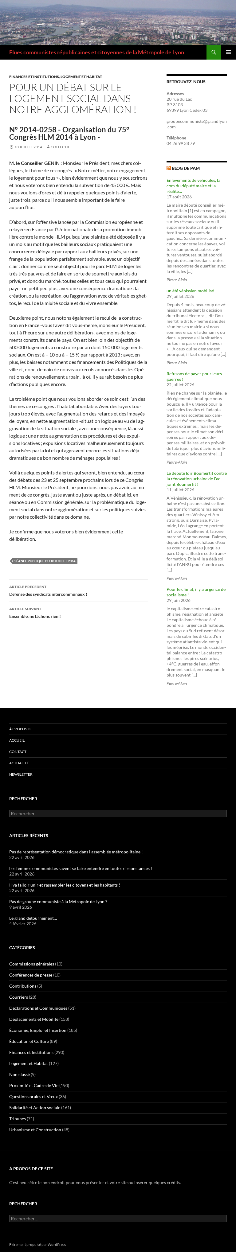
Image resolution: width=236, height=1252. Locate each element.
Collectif (60, 147)
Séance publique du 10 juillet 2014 (44, 561)
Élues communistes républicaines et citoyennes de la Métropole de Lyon (96, 52)
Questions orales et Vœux (33, 1096)
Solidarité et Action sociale (34, 1107)
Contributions (22, 986)
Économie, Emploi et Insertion (37, 1030)
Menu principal (228, 52)
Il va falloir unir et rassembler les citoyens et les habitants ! (64, 884)
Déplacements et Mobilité (33, 1019)
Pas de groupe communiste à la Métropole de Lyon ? (58, 901)
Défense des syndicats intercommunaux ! (48, 590)
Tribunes (17, 1118)
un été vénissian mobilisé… (192, 290)
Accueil (17, 740)
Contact (17, 751)
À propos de (21, 729)
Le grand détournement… (33, 918)
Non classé (19, 1074)
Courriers (18, 997)
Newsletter (21, 774)
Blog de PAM (186, 168)
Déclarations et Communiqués (38, 1008)
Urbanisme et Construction (35, 1129)
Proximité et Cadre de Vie (33, 1085)
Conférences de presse (30, 974)
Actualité (19, 763)
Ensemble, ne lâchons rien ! (35, 612)
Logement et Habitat (81, 76)
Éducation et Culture (29, 1041)
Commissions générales (31, 963)
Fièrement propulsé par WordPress (37, 1244)
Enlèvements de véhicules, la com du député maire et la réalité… (193, 185)
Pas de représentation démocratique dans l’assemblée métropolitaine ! (76, 851)
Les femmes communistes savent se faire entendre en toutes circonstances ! (80, 868)
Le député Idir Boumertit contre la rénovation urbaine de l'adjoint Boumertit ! (197, 478)
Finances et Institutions (34, 76)
